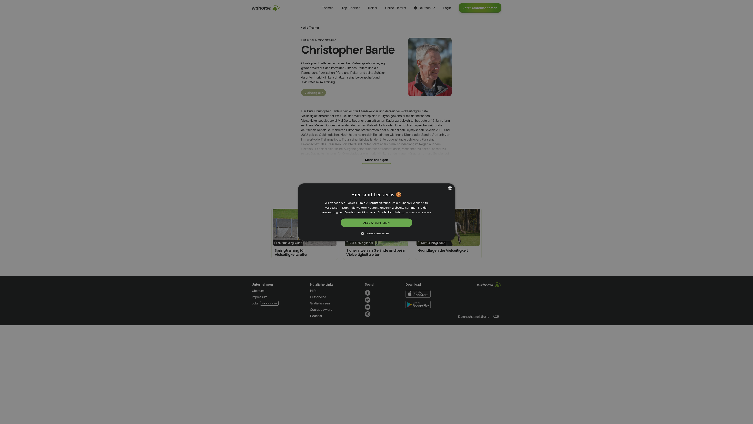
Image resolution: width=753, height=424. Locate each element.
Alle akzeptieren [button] (376, 223)
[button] (376, 233)
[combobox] (450, 188)
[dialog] (376, 212)
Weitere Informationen (419, 212)
